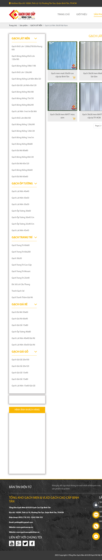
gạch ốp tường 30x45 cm (23, 217)
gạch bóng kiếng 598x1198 (24, 66)
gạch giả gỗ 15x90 (20, 373)
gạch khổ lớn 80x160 (21, 118)
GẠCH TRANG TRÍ (22, 237)
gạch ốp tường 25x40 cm (23, 224)
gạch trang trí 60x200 (21, 252)
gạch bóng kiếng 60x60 (22, 170)
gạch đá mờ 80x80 (20, 151)
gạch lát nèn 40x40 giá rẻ (23, 338)
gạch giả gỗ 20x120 (20, 366)
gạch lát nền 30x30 (20, 204)
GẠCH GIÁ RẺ (19, 304)
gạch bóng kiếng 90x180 (23, 92)
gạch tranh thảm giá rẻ (22, 297)
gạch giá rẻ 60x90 (20, 319)
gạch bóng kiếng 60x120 (23, 157)
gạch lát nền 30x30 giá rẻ (23, 345)
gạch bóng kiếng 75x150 (23, 98)
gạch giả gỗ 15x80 (20, 325)
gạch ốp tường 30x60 (21, 211)
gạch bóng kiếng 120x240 (23, 125)
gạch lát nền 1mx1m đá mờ (24, 111)
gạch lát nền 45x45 (20, 230)
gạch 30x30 (17, 258)
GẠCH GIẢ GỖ (20, 351)
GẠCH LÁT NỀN (21, 38)
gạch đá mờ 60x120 (20, 164)
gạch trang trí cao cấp (22, 265)
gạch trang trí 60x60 (20, 245)
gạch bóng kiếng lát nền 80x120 (26, 79)
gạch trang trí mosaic (21, 271)
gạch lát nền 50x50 (20, 198)
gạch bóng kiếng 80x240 (23, 105)
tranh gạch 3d (18, 291)
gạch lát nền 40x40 (20, 191)
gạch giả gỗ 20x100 (20, 360)
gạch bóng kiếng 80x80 (22, 144)
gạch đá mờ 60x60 (20, 177)
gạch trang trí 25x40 (20, 278)
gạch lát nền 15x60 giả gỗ (23, 386)
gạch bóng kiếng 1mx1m (23, 138)
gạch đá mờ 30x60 (20, 312)
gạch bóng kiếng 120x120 (23, 131)
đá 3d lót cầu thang (21, 284)
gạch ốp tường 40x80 (21, 332)
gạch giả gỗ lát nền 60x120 (24, 85)
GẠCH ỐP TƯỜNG (22, 183)
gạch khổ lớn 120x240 (22, 72)
